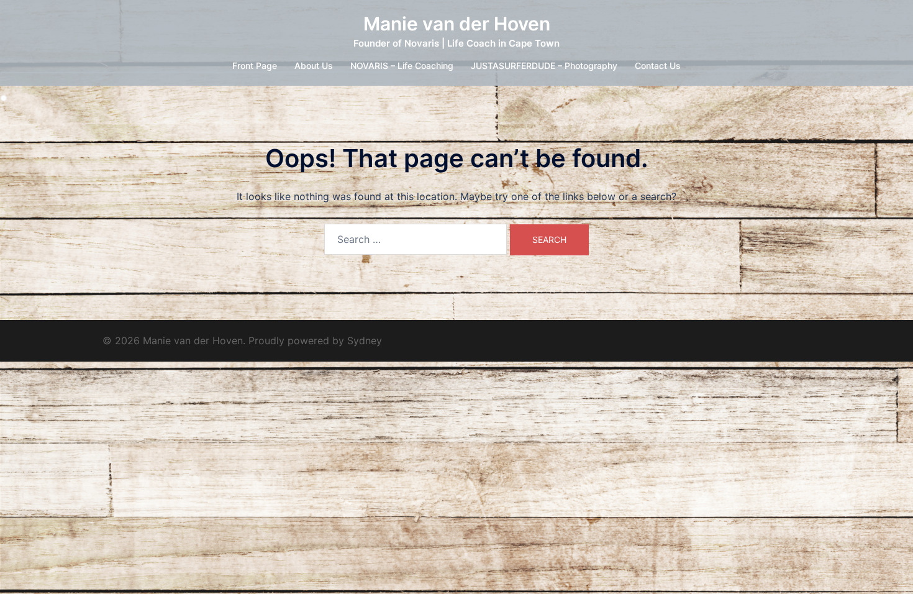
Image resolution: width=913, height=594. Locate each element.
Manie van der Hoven (456, 23)
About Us (313, 65)
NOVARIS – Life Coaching (401, 65)
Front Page (254, 65)
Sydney (364, 340)
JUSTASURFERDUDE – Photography (544, 65)
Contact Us (658, 65)
